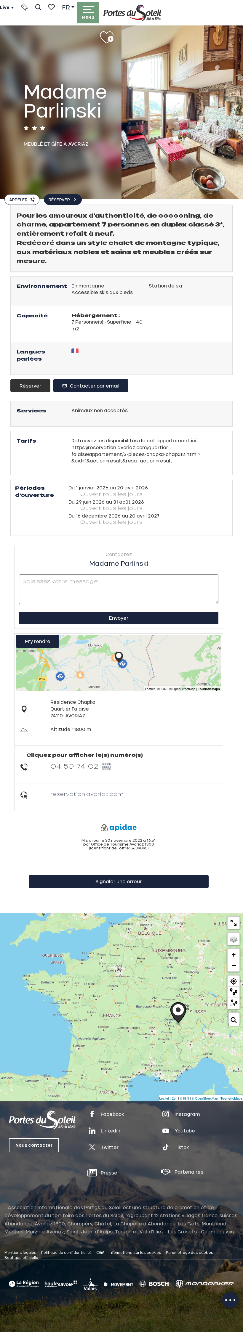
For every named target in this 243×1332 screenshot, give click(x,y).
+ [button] (234, 954)
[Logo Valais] (90, 1284)
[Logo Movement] (118, 1284)
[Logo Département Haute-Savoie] (60, 1284)
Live (4, 7)
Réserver (30, 386)
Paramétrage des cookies (189, 1252)
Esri (174, 1098)
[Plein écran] (233, 923)
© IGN (184, 1098)
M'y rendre (37, 641)
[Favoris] (51, 7)
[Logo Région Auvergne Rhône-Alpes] (24, 1283)
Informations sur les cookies (135, 1252)
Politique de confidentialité (66, 1252)
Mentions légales (20, 1252)
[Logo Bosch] (154, 1283)
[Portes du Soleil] (132, 12)
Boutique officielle (21, 1257)
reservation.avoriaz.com (87, 794)
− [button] (234, 965)
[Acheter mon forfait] (24, 7)
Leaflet (164, 1098)
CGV (100, 1252)
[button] (38, 7)
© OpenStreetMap (205, 1098)
